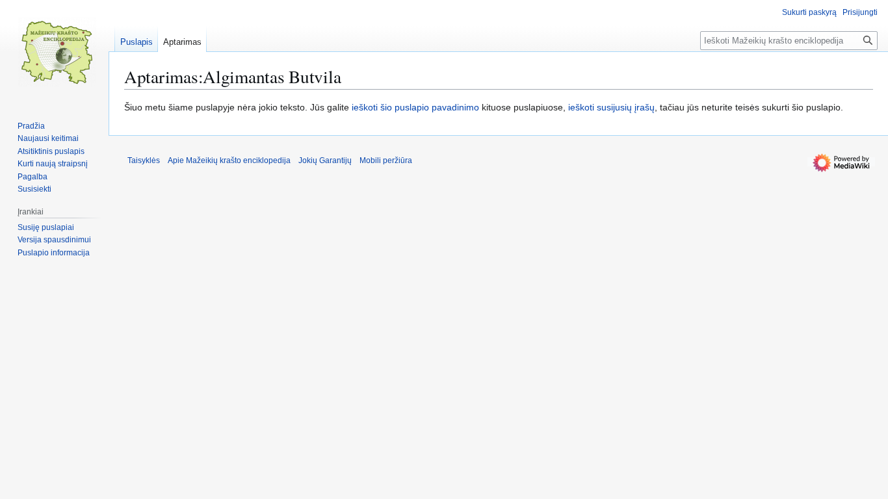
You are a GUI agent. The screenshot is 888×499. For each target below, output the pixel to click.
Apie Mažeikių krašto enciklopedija (229, 160)
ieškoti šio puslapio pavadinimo (415, 107)
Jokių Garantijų (325, 160)
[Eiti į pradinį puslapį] (57, 52)
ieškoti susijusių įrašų (611, 107)
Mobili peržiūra (385, 160)
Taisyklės (143, 160)
